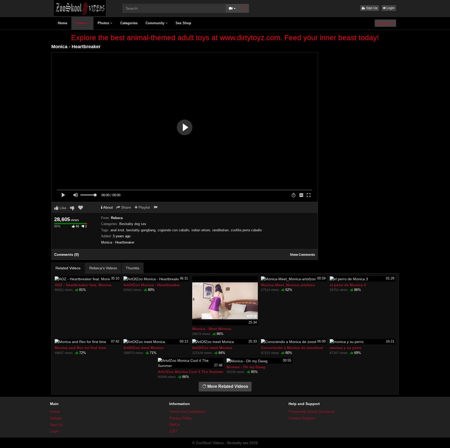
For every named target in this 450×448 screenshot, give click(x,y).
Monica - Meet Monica (211, 329)
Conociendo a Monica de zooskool (292, 348)
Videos (81, 23)
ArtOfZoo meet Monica (143, 348)
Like (62, 208)
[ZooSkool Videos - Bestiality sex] (80, 8)
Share (125, 207)
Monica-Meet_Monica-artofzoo (288, 285)
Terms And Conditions (187, 411)
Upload (387, 23)
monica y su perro (346, 348)
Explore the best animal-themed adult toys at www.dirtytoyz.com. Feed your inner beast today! (225, 38)
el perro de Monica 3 (348, 285)
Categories (129, 23)
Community (155, 23)
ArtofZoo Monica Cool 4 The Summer (190, 372)
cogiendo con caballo (173, 230)
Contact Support (302, 418)
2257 (173, 431)
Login (390, 8)
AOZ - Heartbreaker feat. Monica (83, 285)
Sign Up (371, 8)
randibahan (220, 230)
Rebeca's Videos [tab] (103, 268)
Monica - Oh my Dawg (246, 367)
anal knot (117, 230)
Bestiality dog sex (132, 224)
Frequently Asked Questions (312, 411)
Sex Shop (183, 23)
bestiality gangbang (140, 230)
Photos (104, 23)
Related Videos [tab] (67, 268)
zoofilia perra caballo (246, 230)
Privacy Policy (180, 418)
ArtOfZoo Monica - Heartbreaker (151, 285)
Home (62, 23)
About (107, 207)
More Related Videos (227, 386)
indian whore (200, 230)
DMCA (174, 424)
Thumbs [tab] (132, 268)
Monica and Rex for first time (80, 348)
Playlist (144, 207)
